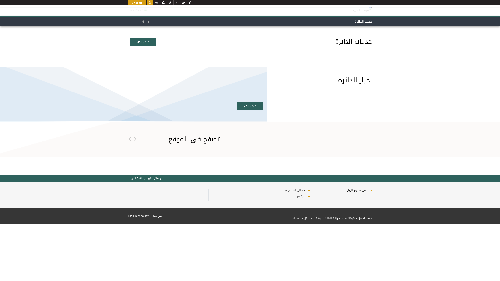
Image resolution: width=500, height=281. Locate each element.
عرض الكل (143, 41)
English (137, 2)
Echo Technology (138, 215)
